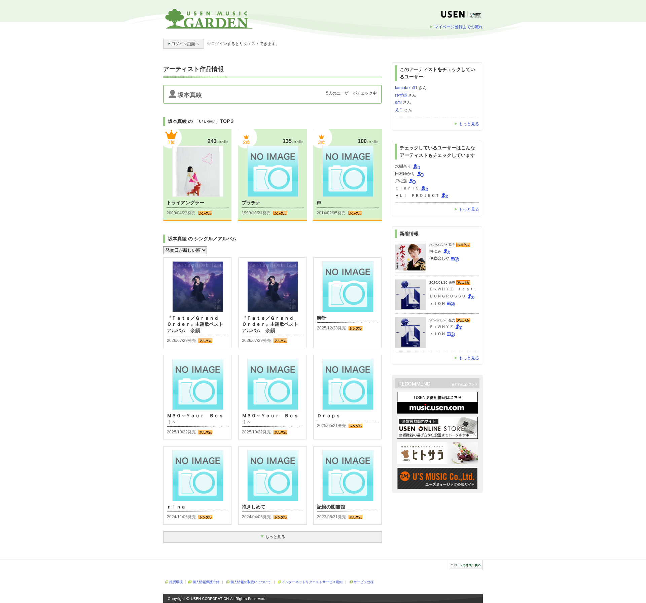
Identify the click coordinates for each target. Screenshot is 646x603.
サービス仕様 (364, 582)
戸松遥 (401, 181)
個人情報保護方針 (205, 582)
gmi (398, 102)
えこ (399, 109)
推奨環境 (176, 582)
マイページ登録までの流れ (458, 27)
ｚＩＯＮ (437, 303)
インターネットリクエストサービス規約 (312, 582)
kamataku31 (406, 87)
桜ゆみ (435, 251)
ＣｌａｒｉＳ (407, 188)
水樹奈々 (403, 166)
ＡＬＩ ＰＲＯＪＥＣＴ (417, 195)
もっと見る (469, 123)
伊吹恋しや (439, 258)
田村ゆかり (405, 173)
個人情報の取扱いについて (250, 582)
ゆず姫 (401, 95)
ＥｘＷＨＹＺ (441, 326)
